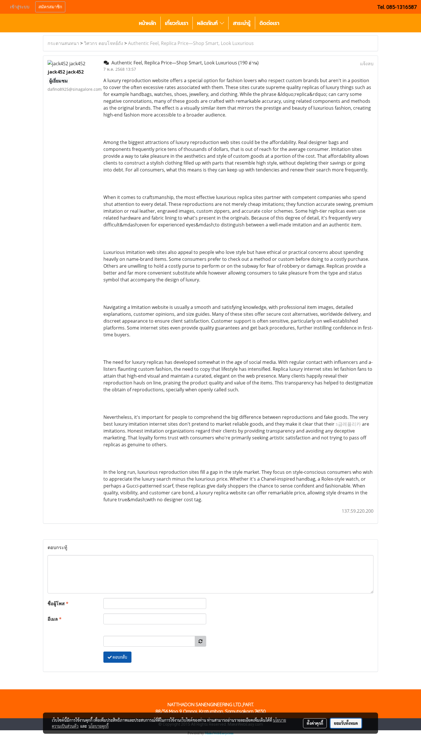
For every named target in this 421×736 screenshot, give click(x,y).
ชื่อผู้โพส (58, 603)
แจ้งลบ (366, 63)
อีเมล (55, 619)
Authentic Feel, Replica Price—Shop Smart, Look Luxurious (191, 43)
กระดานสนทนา (63, 43)
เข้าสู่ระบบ (19, 6)
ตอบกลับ (119, 657)
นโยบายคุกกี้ (98, 726)
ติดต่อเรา (269, 23)
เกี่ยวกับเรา (176, 23)
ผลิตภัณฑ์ (208, 23)
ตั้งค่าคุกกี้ (315, 723)
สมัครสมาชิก (50, 6)
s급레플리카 (348, 424)
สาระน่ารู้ (242, 23)
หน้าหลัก (147, 23)
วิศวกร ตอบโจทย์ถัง (103, 43)
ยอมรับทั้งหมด (346, 723)
